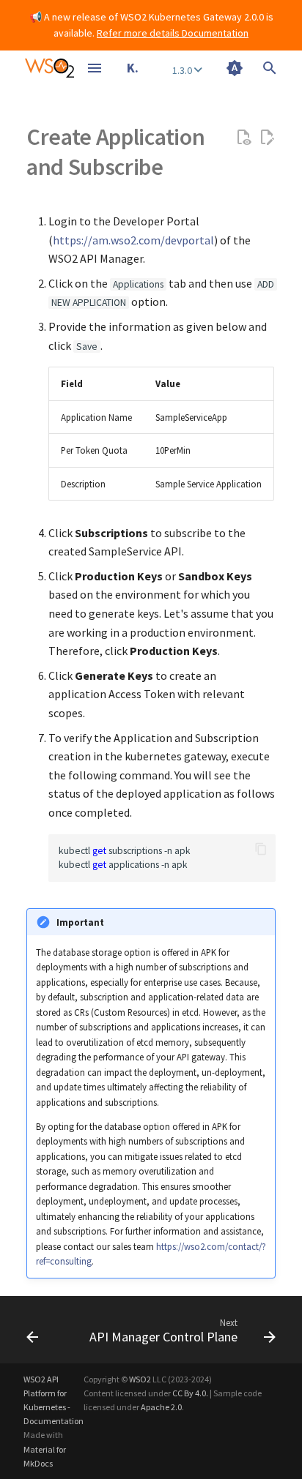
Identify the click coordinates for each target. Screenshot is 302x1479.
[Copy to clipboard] (261, 849)
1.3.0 (183, 70)
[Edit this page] (267, 137)
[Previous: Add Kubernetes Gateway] (32, 1329)
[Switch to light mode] (234, 68)
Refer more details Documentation (172, 33)
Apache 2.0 (161, 1406)
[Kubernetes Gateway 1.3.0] (49, 68)
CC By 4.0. (190, 1393)
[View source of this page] (243, 137)
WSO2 (140, 1379)
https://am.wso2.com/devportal (133, 240)
